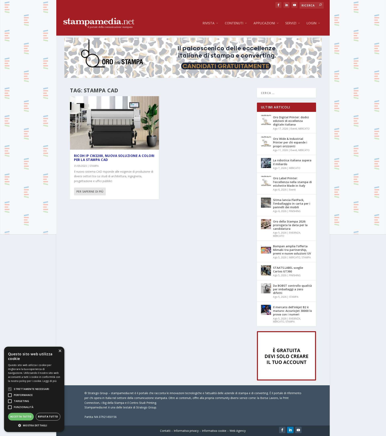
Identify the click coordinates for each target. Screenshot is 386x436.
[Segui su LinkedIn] (290, 430)
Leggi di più (49, 381)
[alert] (34, 389)
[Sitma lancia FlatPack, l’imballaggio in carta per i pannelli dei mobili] (266, 203)
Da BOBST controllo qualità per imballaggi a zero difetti (292, 289)
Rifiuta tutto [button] (48, 416)
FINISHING (295, 211)
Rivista (209, 23)
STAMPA (94, 166)
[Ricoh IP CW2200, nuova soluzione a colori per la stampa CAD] (114, 123)
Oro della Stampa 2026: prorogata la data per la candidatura (290, 225)
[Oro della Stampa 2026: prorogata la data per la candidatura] (266, 224)
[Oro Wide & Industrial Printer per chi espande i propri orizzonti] (266, 141)
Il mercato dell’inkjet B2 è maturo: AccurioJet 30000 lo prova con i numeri (292, 310)
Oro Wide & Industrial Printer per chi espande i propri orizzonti (290, 142)
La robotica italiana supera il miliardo (292, 162)
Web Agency (238, 431)
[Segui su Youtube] (298, 430)
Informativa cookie (214, 431)
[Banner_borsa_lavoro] (286, 379)
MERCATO (304, 128)
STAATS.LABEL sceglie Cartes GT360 (288, 269)
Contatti (165, 431)
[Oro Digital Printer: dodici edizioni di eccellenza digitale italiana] (266, 120)
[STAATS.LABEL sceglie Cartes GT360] (266, 270)
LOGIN (311, 23)
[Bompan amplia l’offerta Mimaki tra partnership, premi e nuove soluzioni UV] (266, 249)
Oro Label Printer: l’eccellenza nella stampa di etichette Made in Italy (292, 181)
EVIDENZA (294, 232)
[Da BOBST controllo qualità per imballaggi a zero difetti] (266, 288)
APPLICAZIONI (264, 23)
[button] (34, 425)
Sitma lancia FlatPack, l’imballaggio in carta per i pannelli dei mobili (291, 203)
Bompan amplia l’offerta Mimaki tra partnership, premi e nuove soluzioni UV (292, 249)
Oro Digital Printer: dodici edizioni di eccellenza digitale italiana (291, 120)
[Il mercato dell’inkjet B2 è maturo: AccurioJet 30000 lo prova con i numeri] (266, 310)
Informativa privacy (186, 431)
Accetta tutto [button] (21, 416)
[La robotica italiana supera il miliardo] (266, 163)
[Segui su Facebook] (282, 430)
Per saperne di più (89, 191)
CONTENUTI (234, 23)
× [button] (59, 351)
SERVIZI (290, 23)
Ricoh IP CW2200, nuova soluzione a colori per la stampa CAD (114, 158)
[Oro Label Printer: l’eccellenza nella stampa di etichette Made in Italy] (266, 181)
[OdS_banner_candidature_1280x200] (193, 77)
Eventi (294, 128)
